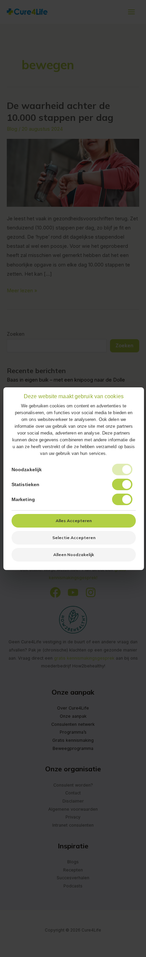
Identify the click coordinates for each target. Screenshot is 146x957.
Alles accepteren (74, 520)
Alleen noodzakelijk (73, 554)
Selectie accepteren (73, 537)
